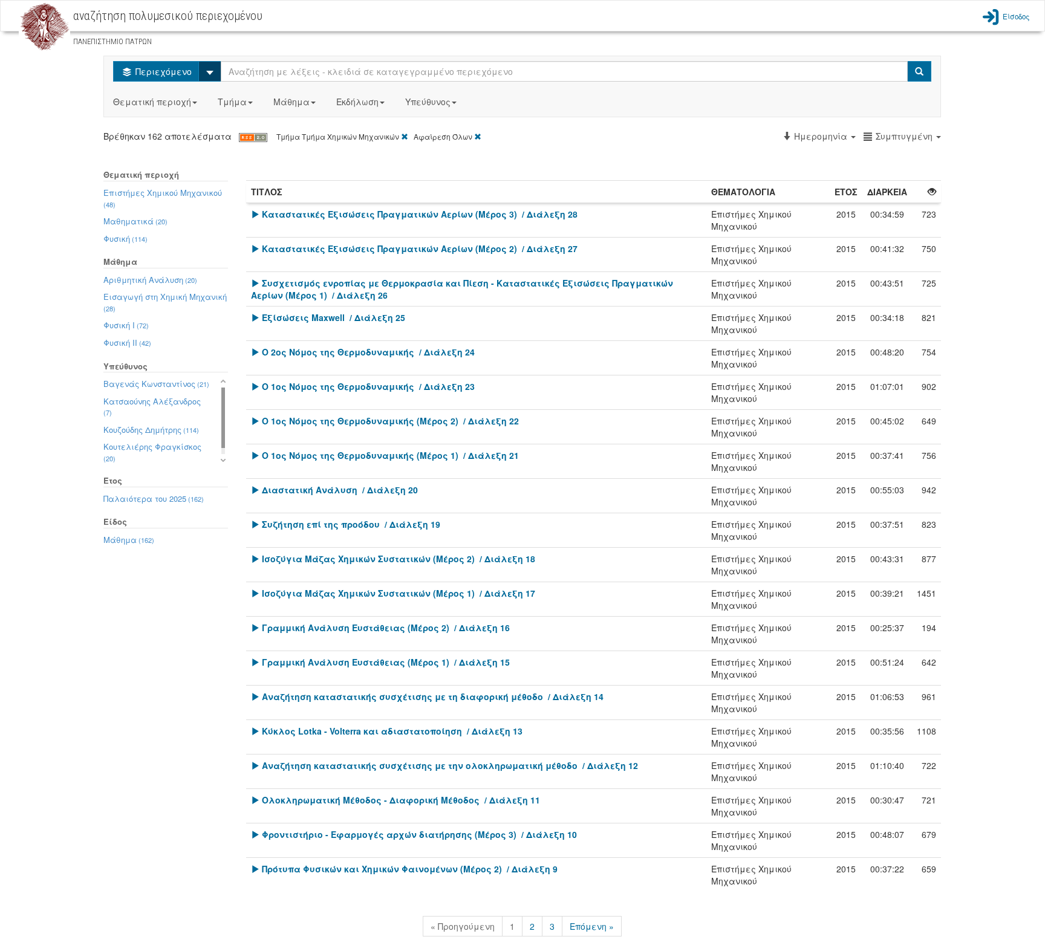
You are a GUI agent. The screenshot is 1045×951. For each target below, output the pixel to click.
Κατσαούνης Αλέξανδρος (152, 406)
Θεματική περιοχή (152, 102)
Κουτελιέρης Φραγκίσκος (152, 452)
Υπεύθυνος (428, 102)
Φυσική (125, 238)
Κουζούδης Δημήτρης (151, 429)
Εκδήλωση (357, 102)
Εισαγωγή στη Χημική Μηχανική (165, 302)
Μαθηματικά (135, 221)
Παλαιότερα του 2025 (153, 498)
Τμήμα (232, 102)
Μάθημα (291, 102)
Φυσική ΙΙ (127, 342)
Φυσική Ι (126, 325)
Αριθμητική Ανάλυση (150, 279)
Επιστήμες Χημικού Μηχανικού (162, 198)
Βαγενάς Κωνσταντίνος (156, 383)
